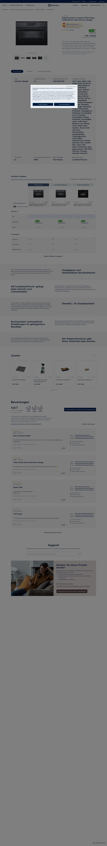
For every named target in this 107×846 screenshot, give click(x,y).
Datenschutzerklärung (37, 100)
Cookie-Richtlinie (63, 99)
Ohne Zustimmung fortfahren (71, 86)
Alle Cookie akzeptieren (64, 104)
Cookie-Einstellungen (42, 104)
